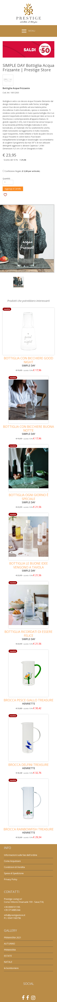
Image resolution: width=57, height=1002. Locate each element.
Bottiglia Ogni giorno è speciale (28, 497)
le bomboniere (11, 968)
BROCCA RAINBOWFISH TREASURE (29, 829)
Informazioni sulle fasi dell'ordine (20, 855)
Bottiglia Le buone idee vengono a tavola (28, 565)
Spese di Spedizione (14, 873)
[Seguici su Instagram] (33, 998)
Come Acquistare (12, 861)
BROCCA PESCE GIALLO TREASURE (28, 700)
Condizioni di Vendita (14, 867)
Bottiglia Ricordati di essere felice (28, 633)
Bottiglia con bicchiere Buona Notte (28, 428)
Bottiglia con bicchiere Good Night (28, 360)
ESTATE (8, 955)
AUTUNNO (9, 943)
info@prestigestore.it (14, 915)
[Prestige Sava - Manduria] (23, 998)
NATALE (8, 961)
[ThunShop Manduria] (27, 998)
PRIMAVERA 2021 (12, 937)
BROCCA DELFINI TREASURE (28, 764)
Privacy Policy (10, 879)
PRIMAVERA (10, 949)
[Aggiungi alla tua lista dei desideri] (5, 194)
